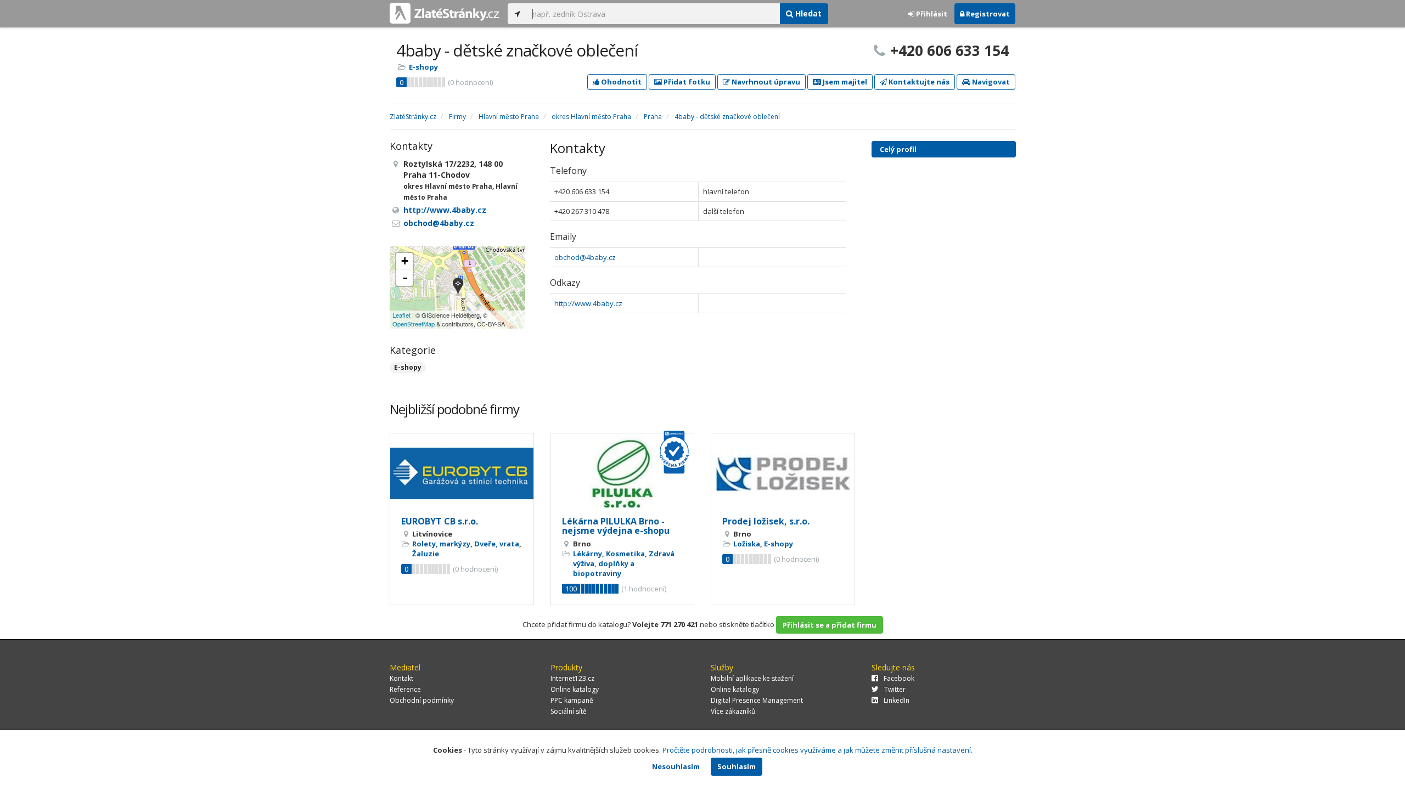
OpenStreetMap (413, 323)
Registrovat (987, 14)
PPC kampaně (571, 700)
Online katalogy (574, 689)
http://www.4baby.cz (588, 303)
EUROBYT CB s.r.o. (439, 521)
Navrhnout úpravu (765, 82)
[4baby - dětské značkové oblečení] (458, 287)
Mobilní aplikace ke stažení (752, 678)
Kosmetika (625, 553)
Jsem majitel (844, 82)
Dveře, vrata (496, 544)
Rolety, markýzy (441, 544)
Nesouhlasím (676, 766)
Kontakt (401, 678)
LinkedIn (896, 700)
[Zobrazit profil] (461, 473)
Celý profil (898, 149)
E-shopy (423, 67)
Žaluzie (425, 553)
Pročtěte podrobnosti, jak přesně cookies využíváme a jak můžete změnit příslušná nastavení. (817, 750)
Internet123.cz (572, 678)
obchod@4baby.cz (585, 257)
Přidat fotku (686, 82)
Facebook (899, 678)
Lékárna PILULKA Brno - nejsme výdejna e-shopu (616, 526)
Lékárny (587, 553)
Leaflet (401, 315)
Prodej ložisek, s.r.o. (766, 521)
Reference (405, 689)
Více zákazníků (733, 711)
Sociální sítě (568, 711)
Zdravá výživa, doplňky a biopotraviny (624, 563)
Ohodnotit (620, 82)
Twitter (895, 689)
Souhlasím (736, 766)
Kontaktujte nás (918, 82)
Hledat (807, 13)
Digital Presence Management (757, 700)
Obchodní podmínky (422, 700)
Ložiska (746, 544)
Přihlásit (930, 14)
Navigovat (990, 82)
